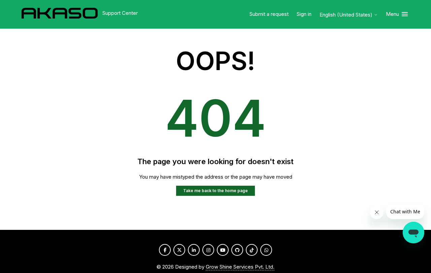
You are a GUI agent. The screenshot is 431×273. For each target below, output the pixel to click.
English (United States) (347, 15)
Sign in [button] (304, 14)
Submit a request (269, 14)
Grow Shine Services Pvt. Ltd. (240, 267)
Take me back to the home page (215, 190)
